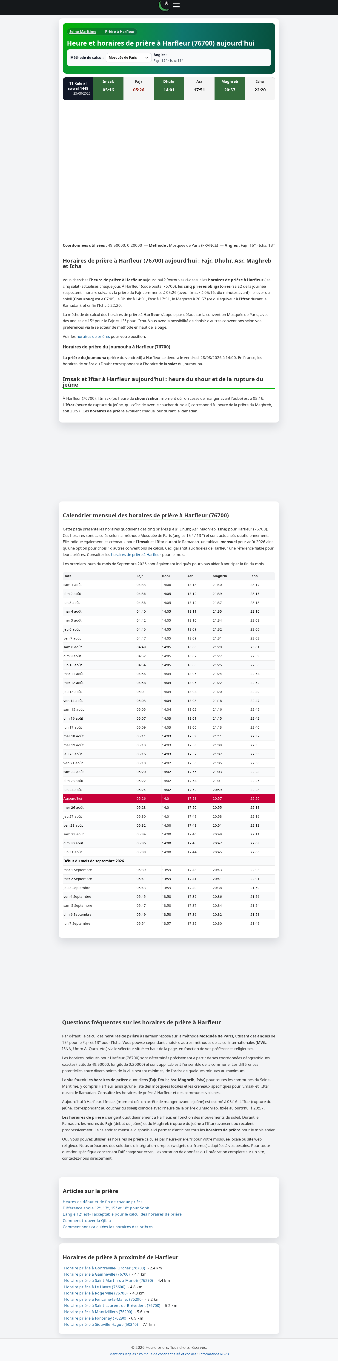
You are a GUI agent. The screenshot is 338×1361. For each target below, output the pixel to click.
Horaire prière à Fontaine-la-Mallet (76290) (103, 1299)
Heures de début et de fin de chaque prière (103, 1201)
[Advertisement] (169, 138)
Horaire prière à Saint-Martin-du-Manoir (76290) (108, 1280)
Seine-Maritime (82, 31)
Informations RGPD (214, 1354)
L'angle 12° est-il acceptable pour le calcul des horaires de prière (122, 1214)
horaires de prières (93, 336)
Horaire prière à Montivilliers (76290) (98, 1311)
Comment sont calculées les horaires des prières (108, 1226)
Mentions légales (122, 1354)
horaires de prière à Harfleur (136, 554)
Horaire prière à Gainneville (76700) (97, 1274)
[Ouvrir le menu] (176, 5)
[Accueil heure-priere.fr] (164, 6)
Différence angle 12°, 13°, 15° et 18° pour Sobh (106, 1207)
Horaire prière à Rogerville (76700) (96, 1292)
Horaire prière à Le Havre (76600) (95, 1286)
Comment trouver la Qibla (87, 1220)
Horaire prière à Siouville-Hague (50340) (101, 1324)
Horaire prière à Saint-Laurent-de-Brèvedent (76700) (112, 1305)
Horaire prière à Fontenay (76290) (95, 1317)
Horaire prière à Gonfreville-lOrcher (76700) (104, 1268)
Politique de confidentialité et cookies (167, 1354)
